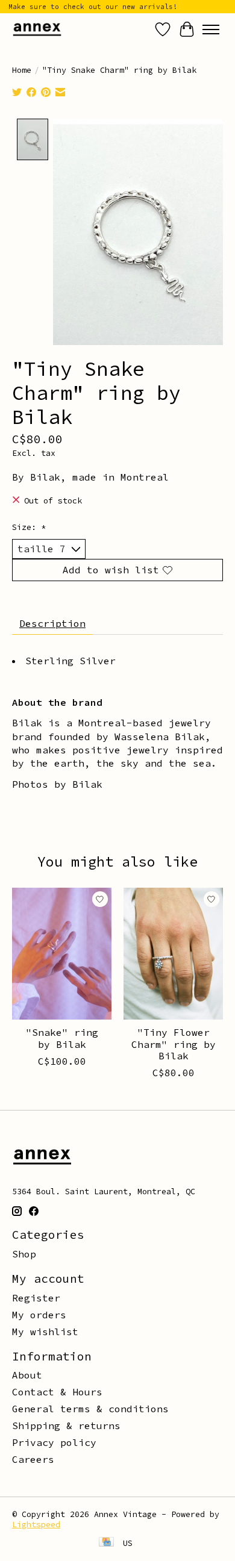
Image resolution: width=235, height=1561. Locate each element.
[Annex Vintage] (37, 29)
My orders (39, 1315)
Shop (24, 1254)
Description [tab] (52, 623)
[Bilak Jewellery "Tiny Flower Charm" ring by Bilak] (173, 954)
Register (36, 1298)
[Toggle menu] (211, 29)
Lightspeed (36, 1524)
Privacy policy (54, 1442)
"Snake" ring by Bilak (62, 1038)
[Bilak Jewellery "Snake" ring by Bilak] (61, 954)
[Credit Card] (106, 1543)
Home (21, 70)
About (27, 1375)
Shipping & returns (66, 1425)
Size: (29, 527)
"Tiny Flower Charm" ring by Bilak (173, 1043)
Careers (33, 1459)
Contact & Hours (57, 1392)
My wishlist (45, 1332)
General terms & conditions (90, 1409)
